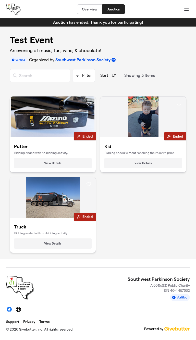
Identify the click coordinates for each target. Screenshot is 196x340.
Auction (113, 9)
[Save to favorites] (88, 103)
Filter (86, 75)
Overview (89, 9)
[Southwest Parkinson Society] (13, 9)
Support (12, 322)
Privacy (29, 322)
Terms (44, 322)
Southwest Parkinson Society (83, 60)
